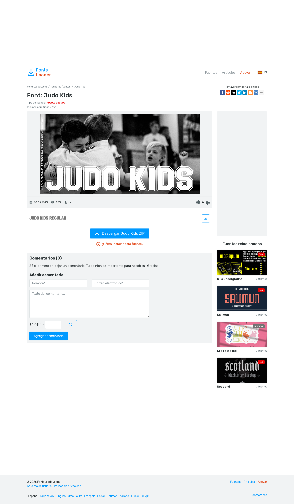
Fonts (43, 72)
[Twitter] (239, 92)
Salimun (223, 315)
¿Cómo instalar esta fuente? (122, 244)
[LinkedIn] (244, 92)
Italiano (124, 496)
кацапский (47, 496)
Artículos (228, 72)
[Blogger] (250, 92)
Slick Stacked (227, 351)
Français (89, 496)
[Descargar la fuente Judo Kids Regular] (206, 218)
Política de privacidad (67, 486)
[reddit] (228, 92)
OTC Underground (229, 279)
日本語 (135, 496)
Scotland (223, 386)
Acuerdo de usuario (39, 486)
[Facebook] (222, 92)
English (61, 496)
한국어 (145, 496)
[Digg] (233, 92)
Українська (75, 496)
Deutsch (112, 496)
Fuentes (211, 72)
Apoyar (245, 72)
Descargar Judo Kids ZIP (123, 233)
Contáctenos (259, 495)
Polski (101, 496)
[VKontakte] (256, 92)
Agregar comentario (49, 336)
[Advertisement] (147, 33)
